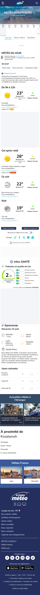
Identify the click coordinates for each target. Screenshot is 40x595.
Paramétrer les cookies (30, 581)
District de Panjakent (20, 7)
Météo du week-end (30, 228)
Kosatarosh (29, 7)
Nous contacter (7, 531)
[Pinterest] (28, 558)
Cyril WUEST (20, 56)
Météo (2, 7)
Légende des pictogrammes (13, 534)
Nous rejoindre (7, 528)
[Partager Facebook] (19, 237)
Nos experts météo (9, 514)
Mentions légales (10, 575)
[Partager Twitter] (24, 237)
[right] (38, 29)
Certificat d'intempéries (10, 517)
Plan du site (31, 575)
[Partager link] (15, 237)
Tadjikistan (7, 7)
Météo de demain (9, 228)
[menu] (3, 3)
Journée (8, 37)
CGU (19, 575)
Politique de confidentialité (12, 581)
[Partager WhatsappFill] (32, 237)
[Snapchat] (17, 558)
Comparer (31, 37)
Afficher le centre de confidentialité (21, 585)
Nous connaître (7, 524)
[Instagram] (23, 558)
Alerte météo (6, 521)
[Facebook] (7, 558)
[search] (36, 3)
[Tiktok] (33, 558)
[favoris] (34, 12)
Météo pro (5, 548)
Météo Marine (7, 544)
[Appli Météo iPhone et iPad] (12, 568)
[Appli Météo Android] (27, 568)
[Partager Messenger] (28, 237)
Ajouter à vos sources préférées (21, 242)
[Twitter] (12, 558)
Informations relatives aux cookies (21, 578)
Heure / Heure (19, 37)
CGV (24, 575)
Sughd (12, 7)
